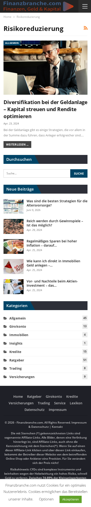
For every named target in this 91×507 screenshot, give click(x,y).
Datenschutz (34, 409)
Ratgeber (16, 360)
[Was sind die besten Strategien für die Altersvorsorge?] (14, 206)
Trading (15, 368)
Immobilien (18, 335)
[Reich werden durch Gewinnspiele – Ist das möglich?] (14, 226)
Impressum (57, 409)
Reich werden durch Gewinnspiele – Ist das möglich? (55, 223)
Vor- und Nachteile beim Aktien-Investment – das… (52, 283)
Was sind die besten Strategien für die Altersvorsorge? (57, 203)
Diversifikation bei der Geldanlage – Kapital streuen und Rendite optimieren (45, 109)
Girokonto (17, 326)
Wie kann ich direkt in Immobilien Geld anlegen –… (53, 263)
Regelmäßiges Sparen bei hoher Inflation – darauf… (52, 243)
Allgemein (12, 43)
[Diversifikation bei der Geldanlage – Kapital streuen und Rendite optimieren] (46, 67)
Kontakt (57, 427)
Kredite (15, 351)
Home (18, 396)
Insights (15, 343)
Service (60, 403)
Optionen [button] (46, 499)
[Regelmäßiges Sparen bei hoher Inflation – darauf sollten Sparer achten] (14, 246)
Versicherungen (22, 377)
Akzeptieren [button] (70, 499)
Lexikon (76, 403)
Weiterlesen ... (17, 144)
